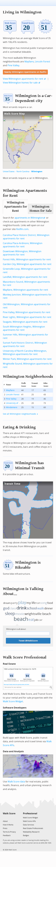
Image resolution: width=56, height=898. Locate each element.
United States (8, 171)
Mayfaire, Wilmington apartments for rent (25, 289)
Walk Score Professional (24, 657)
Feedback (6, 835)
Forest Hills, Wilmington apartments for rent (27, 259)
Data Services (28, 825)
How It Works (8, 825)
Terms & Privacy (9, 832)
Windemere (11, 407)
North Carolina (23, 171)
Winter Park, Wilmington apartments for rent (27, 359)
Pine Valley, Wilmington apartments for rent (26, 312)
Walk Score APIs (29, 821)
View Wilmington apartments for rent (23, 78)
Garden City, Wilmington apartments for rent (27, 264)
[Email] (13, 817)
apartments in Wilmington (29, 217)
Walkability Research (31, 832)
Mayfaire (29, 61)
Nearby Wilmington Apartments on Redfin (25, 72)
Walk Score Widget (13, 701)
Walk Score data (16, 781)
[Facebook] (9, 817)
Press (5, 828)
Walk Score (9, 813)
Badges (26, 835)
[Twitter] (4, 817)
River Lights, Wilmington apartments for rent (27, 317)
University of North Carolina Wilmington (13, 403)
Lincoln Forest (42, 61)
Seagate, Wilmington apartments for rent (25, 322)
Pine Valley (13, 65)
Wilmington (36, 171)
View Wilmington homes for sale (20, 82)
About (5, 821)
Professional (30, 813)
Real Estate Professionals (33, 828)
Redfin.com (22, 229)
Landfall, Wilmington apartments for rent (25, 277)
